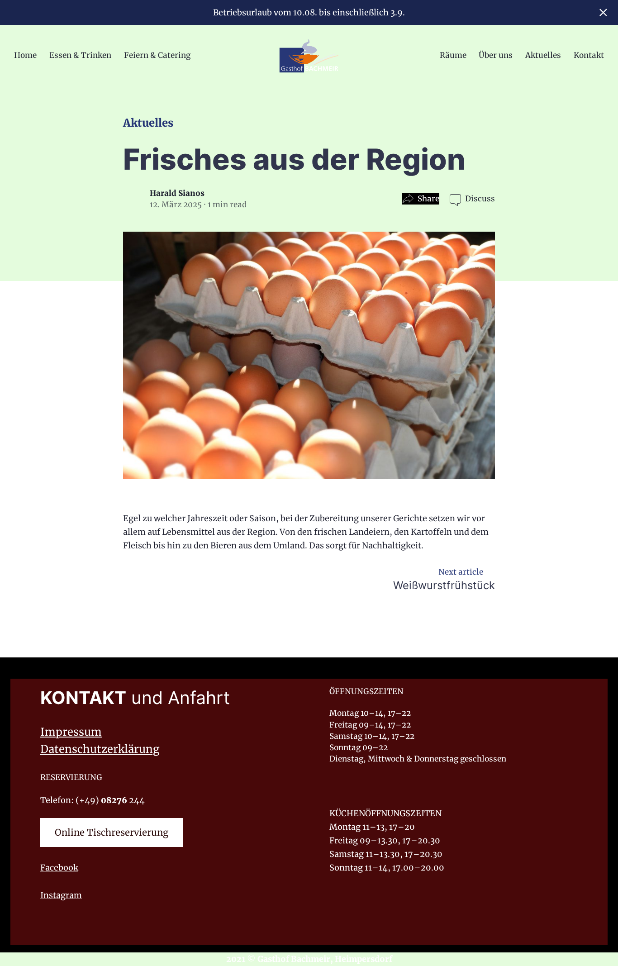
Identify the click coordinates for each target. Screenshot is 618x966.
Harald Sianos (177, 193)
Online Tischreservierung (111, 832)
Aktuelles (543, 55)
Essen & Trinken (80, 55)
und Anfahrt (135, 697)
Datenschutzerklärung (99, 749)
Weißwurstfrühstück (444, 585)
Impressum (71, 731)
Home (25, 55)
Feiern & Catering (157, 55)
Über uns (496, 55)
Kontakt (589, 55)
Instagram (61, 895)
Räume (453, 55)
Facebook (59, 867)
